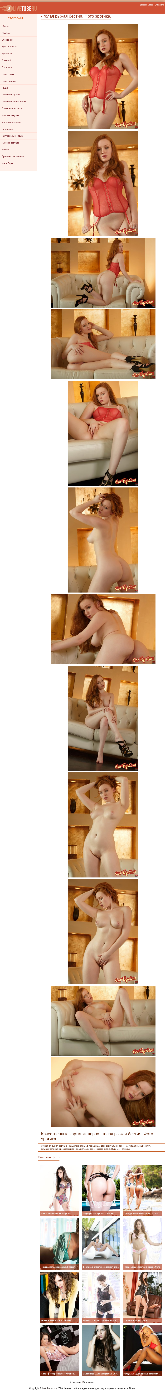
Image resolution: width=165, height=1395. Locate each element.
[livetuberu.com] (18, 8)
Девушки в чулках (11, 94)
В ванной (6, 60)
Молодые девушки (11, 122)
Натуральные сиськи (12, 135)
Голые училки (9, 81)
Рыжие (5, 149)
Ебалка (5, 26)
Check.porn (89, 1382)
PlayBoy (6, 33)
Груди (5, 87)
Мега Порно (8, 163)
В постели (7, 67)
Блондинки (7, 39)
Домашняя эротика (12, 108)
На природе (8, 129)
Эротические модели (13, 156)
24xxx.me (159, 5)
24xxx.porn (75, 1382)
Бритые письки (9, 46)
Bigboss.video (146, 5)
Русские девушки (10, 142)
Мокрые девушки (10, 115)
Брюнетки (7, 53)
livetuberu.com (49, 1388)
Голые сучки (8, 74)
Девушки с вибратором (14, 101)
